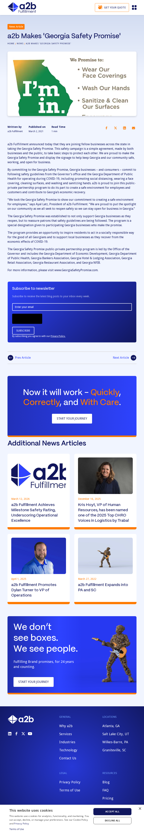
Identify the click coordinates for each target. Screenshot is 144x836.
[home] (22, 7)
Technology (68, 750)
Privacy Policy (69, 782)
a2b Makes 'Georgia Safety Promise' (48, 43)
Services (65, 734)
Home (11, 43)
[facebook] (16, 733)
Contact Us (67, 758)
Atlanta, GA (111, 726)
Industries (67, 742)
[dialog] (72, 820)
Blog (106, 782)
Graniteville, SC (114, 750)
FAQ (105, 790)
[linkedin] (10, 733)
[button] (133, 7)
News (20, 43)
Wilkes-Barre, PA (115, 742)
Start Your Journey (72, 418)
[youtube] (30, 733)
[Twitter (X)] (23, 733)
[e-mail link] (133, 128)
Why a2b (66, 726)
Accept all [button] (112, 811)
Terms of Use (69, 790)
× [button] (139, 808)
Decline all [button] (112, 820)
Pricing (107, 798)
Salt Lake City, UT (115, 734)
